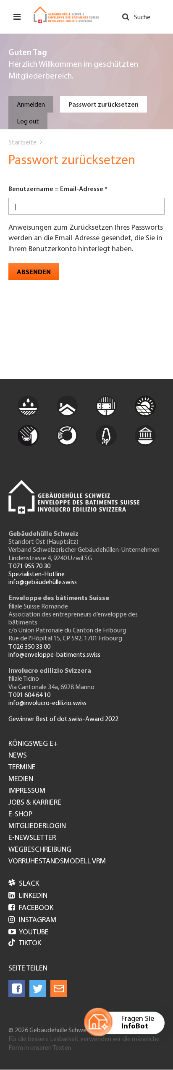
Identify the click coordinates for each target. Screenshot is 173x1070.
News (17, 756)
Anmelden (31, 105)
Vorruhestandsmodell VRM (57, 861)
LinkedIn (27, 896)
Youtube (28, 932)
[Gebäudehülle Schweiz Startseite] (66, 14)
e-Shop (20, 814)
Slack (23, 884)
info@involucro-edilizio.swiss (47, 703)
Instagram (32, 920)
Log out (28, 121)
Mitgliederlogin (37, 826)
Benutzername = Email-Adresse (55, 189)
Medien (20, 779)
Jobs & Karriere (34, 803)
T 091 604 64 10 (29, 695)
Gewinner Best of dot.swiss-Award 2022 (63, 719)
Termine (22, 767)
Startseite (22, 142)
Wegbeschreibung (39, 850)
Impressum (26, 791)
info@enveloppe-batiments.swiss (54, 655)
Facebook (30, 908)
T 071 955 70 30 (29, 566)
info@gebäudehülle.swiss (42, 582)
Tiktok (30, 943)
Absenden (34, 272)
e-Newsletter (32, 838)
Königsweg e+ (33, 744)
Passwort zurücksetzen (103, 105)
